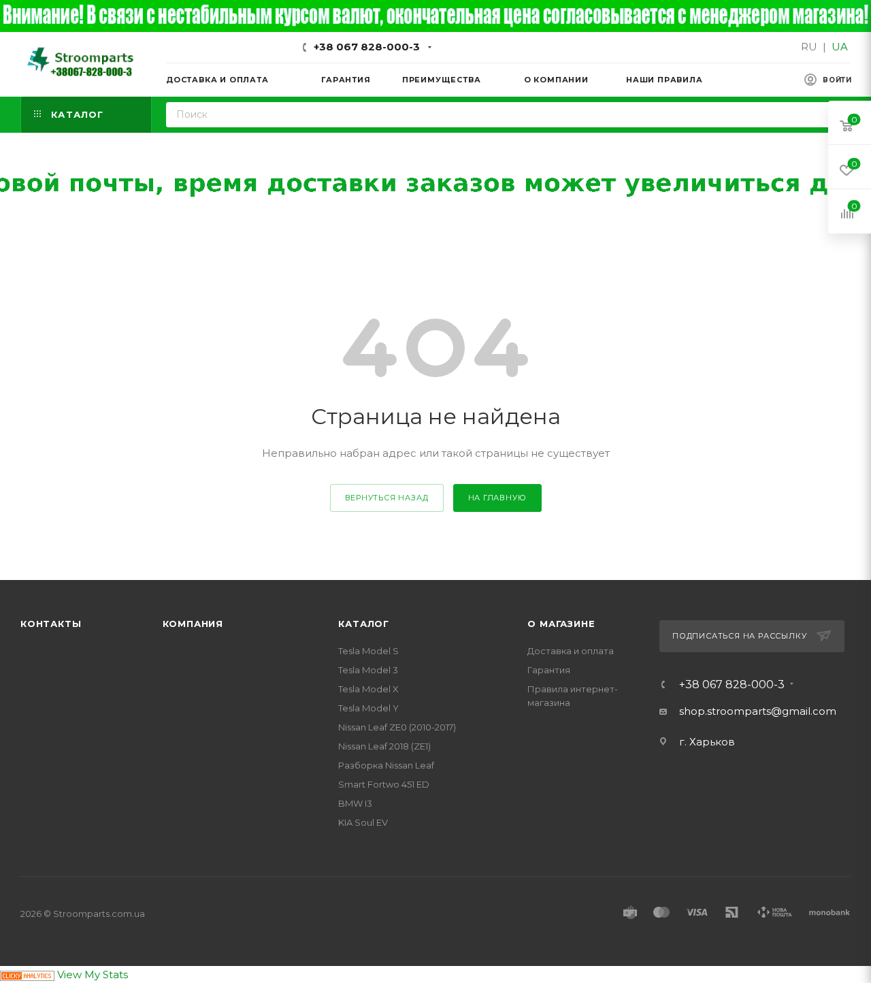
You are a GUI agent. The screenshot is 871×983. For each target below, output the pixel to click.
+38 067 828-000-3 (367, 46)
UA (840, 46)
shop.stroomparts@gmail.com (757, 711)
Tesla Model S (368, 650)
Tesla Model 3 (368, 669)
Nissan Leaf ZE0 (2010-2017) (397, 727)
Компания (193, 623)
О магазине (561, 623)
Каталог (363, 623)
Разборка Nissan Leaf (386, 765)
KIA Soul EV (363, 822)
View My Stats (92, 974)
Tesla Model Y (368, 708)
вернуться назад (387, 497)
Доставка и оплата (570, 650)
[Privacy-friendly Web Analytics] (27, 974)
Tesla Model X (368, 688)
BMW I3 (355, 803)
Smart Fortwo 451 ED (383, 784)
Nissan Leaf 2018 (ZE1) (384, 746)
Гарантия (548, 669)
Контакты (50, 623)
